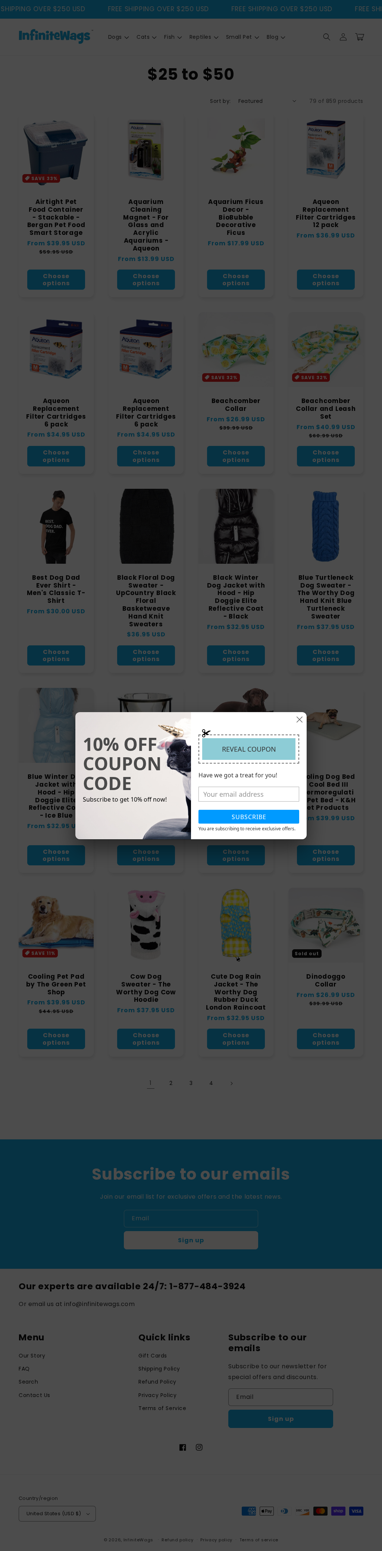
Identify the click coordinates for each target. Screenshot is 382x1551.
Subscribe (249, 817)
